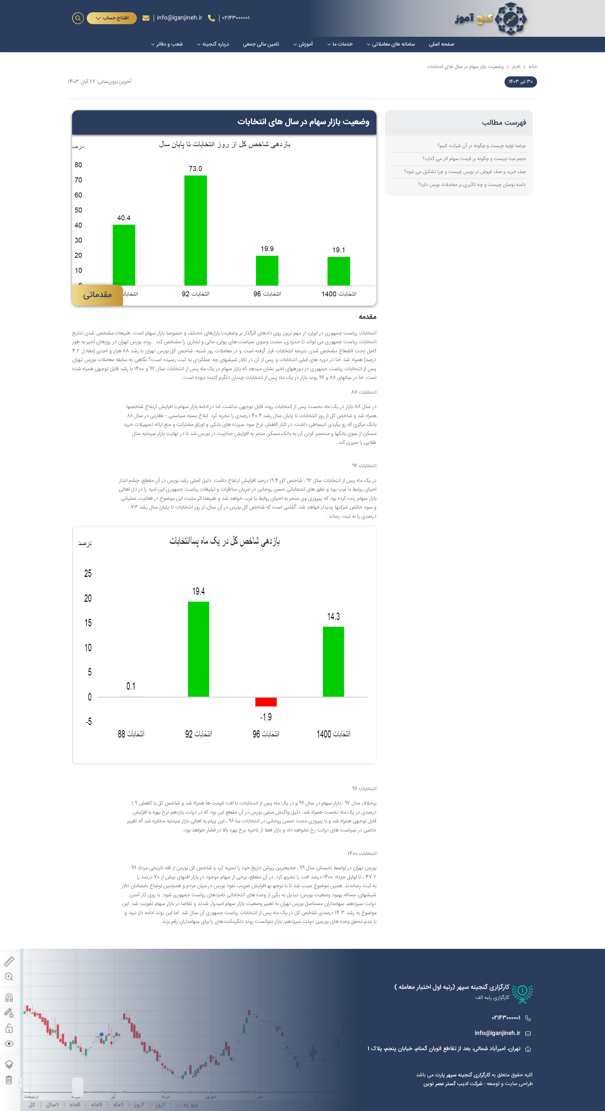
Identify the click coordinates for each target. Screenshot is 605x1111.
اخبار (516, 67)
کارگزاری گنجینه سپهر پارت (462, 1075)
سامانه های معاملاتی (393, 44)
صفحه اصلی (441, 44)
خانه (533, 67)
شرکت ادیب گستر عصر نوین (453, 1084)
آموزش (306, 44)
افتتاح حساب (115, 18)
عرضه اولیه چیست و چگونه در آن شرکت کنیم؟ (482, 146)
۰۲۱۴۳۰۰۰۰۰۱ (236, 18)
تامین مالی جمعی (261, 44)
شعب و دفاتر (170, 44)
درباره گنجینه (215, 44)
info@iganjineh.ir (179, 18)
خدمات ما (343, 44)
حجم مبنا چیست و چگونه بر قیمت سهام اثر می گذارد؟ (474, 159)
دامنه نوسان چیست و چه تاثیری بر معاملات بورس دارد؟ (472, 185)
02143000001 (506, 1018)
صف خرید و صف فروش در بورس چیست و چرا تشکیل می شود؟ (465, 172)
